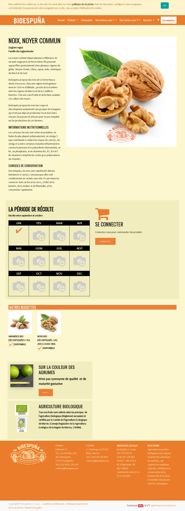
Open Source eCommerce (163, 505)
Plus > (46, 392)
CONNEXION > (105, 241)
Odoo (141, 505)
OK (164, 5)
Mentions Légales (33, 507)
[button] (158, 20)
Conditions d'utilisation (53, 503)
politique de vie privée (83, 4)
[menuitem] (61, 20)
